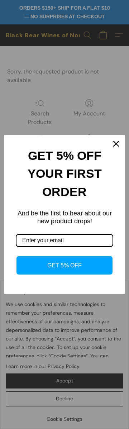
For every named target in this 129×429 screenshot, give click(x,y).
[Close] (116, 143)
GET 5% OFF (64, 265)
